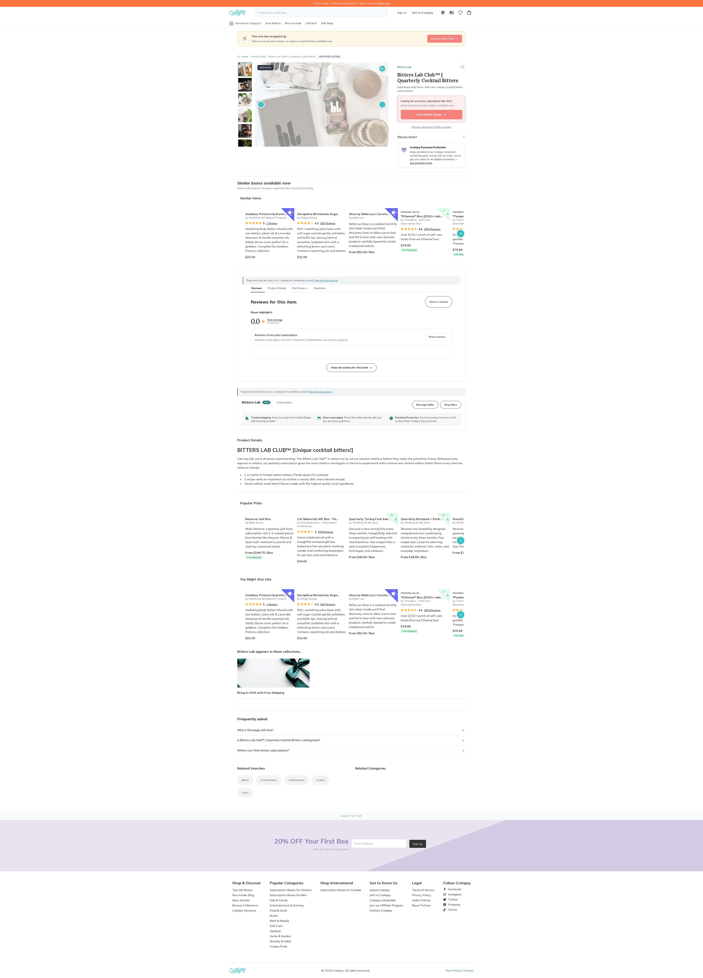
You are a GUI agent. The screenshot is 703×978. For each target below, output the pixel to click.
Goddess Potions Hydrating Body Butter (269, 214)
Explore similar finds (442, 38)
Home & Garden (280, 936)
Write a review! (438, 301)
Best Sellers (273, 23)
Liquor (245, 792)
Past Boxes (300, 288)
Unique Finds (278, 946)
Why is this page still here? (255, 730)
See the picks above (320, 391)
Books (274, 915)
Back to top (351, 816)
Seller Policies (421, 900)
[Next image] (382, 104)
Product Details (277, 288)
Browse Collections (245, 905)
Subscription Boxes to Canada (340, 890)
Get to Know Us (383, 883)
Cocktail (320, 780)
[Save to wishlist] (462, 67)
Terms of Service (423, 890)
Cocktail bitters (269, 780)
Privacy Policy (421, 895)
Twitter (451, 899)
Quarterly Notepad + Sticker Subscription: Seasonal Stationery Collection (425, 519)
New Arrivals (293, 23)
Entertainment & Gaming (286, 905)
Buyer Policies (421, 905)
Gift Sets (311, 23)
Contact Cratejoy (381, 910)
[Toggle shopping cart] (469, 12)
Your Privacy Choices (460, 970)
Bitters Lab (404, 67)
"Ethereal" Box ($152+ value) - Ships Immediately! (425, 216)
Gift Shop (327, 23)
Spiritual (275, 931)
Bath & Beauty (279, 921)
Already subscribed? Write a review (431, 127)
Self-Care (276, 926)
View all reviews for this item (349, 367)
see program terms (421, 162)
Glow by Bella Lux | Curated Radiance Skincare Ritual (373, 214)
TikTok (451, 910)
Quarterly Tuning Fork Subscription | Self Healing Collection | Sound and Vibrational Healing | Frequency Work (373, 519)
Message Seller (425, 404)
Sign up (418, 844)
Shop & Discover (246, 883)
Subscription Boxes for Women (291, 890)
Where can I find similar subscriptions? (263, 750)
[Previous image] (261, 104)
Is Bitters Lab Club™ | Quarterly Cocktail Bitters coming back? (278, 740)
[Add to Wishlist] (289, 212)
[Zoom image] (382, 68)
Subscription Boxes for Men (288, 895)
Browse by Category (248, 23)
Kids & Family (279, 900)
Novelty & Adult (280, 941)
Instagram (453, 894)
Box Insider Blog (243, 895)
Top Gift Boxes (242, 890)
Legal (417, 883)
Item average (274, 319)
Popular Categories (286, 883)
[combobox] (321, 12)
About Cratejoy (380, 890)
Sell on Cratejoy (422, 12)
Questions (320, 288)
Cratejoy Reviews (244, 910)
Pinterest (452, 904)
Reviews (257, 288)
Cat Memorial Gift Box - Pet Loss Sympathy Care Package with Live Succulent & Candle (321, 519)
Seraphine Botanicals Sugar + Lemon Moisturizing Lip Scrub (321, 214)
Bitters (245, 780)
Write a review (436, 336)
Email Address (363, 843)
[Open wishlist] (460, 12)
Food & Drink (258, 56)
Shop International (336, 883)
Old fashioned (296, 780)
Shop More (450, 404)
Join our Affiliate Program (386, 905)
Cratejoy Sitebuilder (383, 900)
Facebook (453, 889)
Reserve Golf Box (258, 519)
